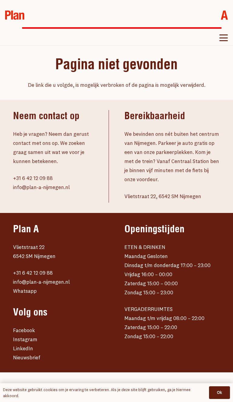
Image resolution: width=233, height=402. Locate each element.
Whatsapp (25, 291)
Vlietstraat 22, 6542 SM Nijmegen (162, 196)
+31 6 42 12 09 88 (33, 178)
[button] (223, 38)
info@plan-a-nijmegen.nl (41, 187)
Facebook (24, 330)
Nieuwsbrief (26, 357)
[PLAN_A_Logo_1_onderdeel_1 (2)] (14, 15)
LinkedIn (23, 348)
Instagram (25, 339)
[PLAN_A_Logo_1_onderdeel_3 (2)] (224, 15)
